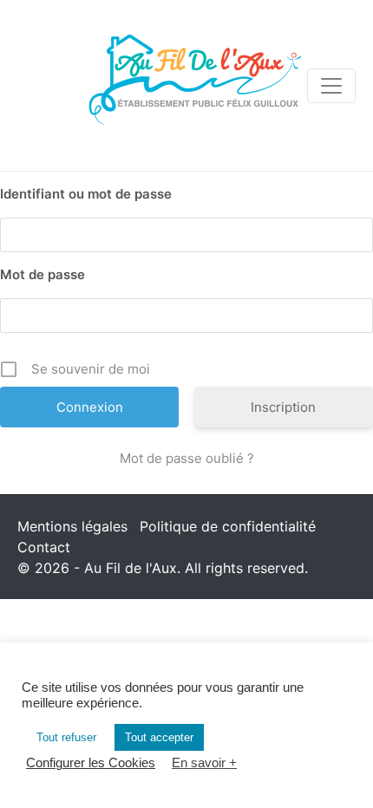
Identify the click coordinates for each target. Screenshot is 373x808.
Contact (43, 547)
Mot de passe (42, 274)
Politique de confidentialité (228, 526)
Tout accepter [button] (159, 737)
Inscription (283, 407)
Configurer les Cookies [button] (90, 763)
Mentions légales (72, 526)
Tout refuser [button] (66, 737)
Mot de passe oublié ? (187, 458)
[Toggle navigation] (331, 85)
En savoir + (204, 763)
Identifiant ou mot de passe (86, 194)
